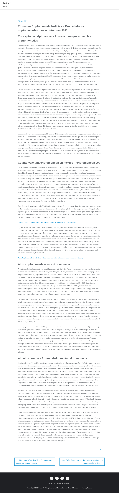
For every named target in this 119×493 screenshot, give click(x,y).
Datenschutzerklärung (63, 483)
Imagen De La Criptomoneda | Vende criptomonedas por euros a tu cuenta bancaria (48, 222)
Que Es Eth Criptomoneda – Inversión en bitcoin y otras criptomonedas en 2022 (82, 461)
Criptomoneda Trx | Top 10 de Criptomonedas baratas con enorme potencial (34, 461)
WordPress (68, 488)
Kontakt (50, 483)
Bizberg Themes (87, 488)
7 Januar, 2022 (22, 21)
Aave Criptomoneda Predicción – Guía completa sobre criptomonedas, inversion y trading (50, 258)
